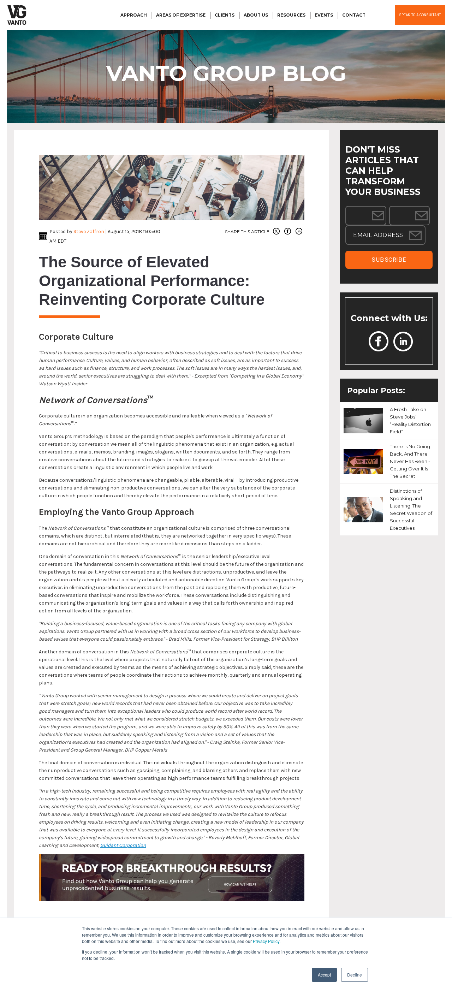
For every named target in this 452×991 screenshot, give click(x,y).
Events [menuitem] (324, 15)
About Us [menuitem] (256, 15)
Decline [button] (354, 975)
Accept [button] (324, 975)
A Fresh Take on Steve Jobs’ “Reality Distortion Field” (410, 420)
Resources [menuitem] (291, 15)
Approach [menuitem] (133, 15)
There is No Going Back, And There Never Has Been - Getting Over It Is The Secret (410, 461)
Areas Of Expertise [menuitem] (181, 15)
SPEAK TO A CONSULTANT (420, 15)
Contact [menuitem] (353, 15)
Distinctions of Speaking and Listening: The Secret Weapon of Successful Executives (411, 509)
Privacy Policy (266, 941)
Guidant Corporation (123, 845)
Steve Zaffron (88, 232)
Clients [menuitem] (224, 15)
